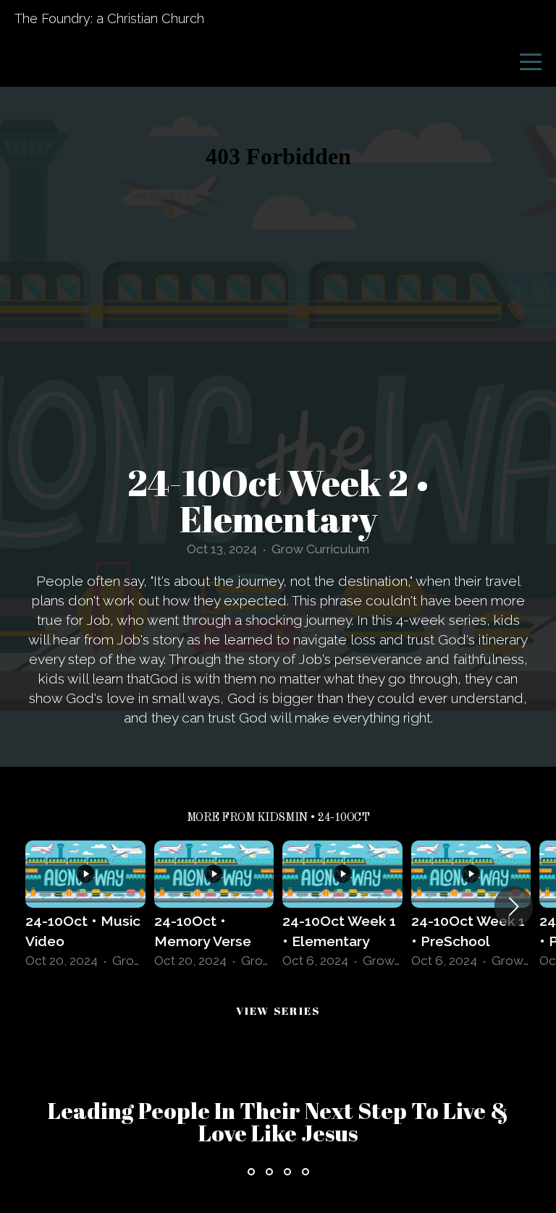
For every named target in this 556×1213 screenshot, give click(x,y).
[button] (513, 906)
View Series (278, 1010)
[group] (85, 906)
